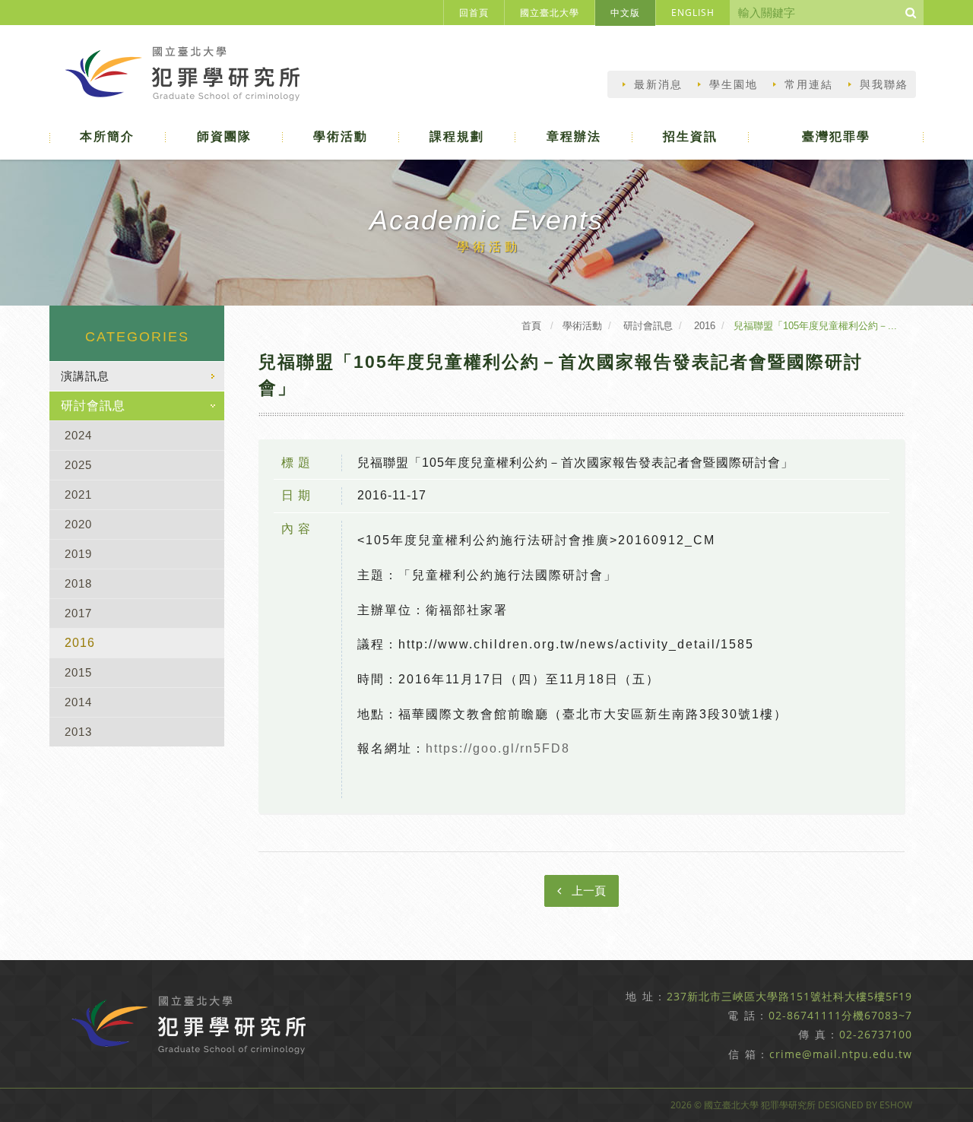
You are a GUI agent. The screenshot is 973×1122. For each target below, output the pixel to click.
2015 (78, 672)
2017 (78, 613)
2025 (78, 464)
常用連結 (808, 84)
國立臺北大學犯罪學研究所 (188, 77)
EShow (896, 1104)
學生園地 (733, 84)
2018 (78, 583)
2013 (78, 731)
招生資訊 (690, 136)
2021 (78, 494)
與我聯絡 (884, 84)
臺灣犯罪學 (836, 136)
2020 (78, 524)
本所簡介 (107, 136)
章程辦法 (574, 136)
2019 (78, 553)
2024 (78, 435)
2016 (80, 642)
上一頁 (587, 890)
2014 (78, 702)
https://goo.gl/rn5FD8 (498, 748)
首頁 (531, 325)
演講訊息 (85, 375)
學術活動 (340, 136)
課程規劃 (456, 136)
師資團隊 (224, 136)
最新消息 (658, 84)
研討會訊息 (93, 405)
